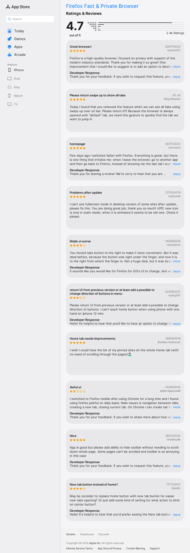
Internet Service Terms (79, 548)
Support (155, 548)
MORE (176, 66)
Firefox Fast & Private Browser (102, 6)
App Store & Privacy (109, 548)
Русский (103, 534)
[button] (30, 31)
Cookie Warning (135, 548)
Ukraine (70, 534)
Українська (87, 534)
